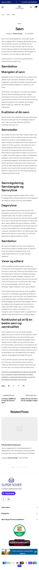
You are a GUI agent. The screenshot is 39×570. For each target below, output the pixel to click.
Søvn (8, 14)
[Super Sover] (19, 7)
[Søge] (31, 7)
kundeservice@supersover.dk (12, 489)
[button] (26, 467)
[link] (9, 386)
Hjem (3, 14)
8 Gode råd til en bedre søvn (11, 445)
